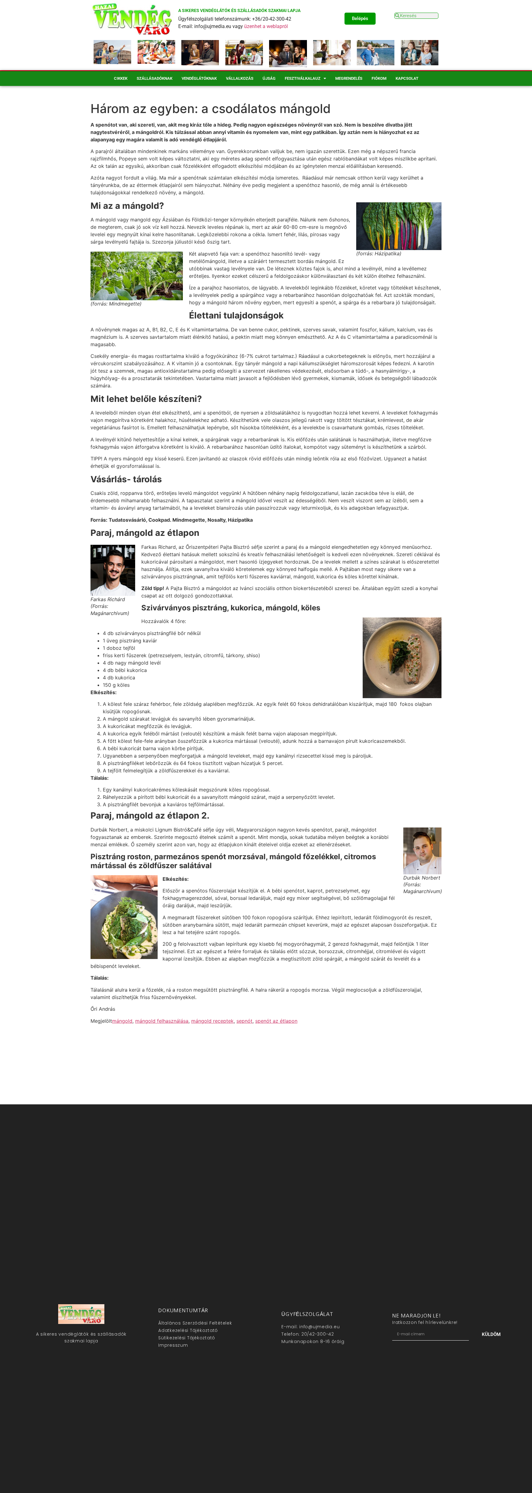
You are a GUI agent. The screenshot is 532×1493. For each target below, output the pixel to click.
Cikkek (120, 78)
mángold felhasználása (161, 1021)
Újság (269, 78)
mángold (122, 1021)
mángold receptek (212, 1021)
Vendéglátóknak (199, 78)
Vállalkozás (239, 78)
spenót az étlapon (276, 1021)
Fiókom (379, 78)
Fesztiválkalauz (302, 78)
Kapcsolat (407, 78)
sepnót (244, 1021)
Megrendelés (348, 78)
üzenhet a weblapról (266, 26)
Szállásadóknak (154, 78)
